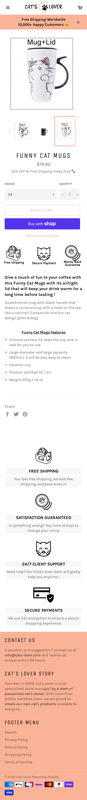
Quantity (65, 183)
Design (10, 183)
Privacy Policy (16, 739)
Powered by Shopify (45, 777)
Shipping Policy (18, 754)
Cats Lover (23, 777)
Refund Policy (16, 747)
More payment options (42, 235)
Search (10, 732)
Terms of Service (18, 762)
